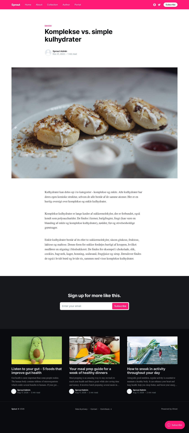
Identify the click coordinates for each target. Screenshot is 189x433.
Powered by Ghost (169, 409)
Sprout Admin (60, 51)
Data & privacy (81, 409)
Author (66, 4)
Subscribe (170, 4)
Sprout (15, 4)
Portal (78, 4)
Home (28, 4)
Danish (48, 26)
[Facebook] (154, 4)
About (39, 4)
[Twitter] (159, 4)
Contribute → (106, 409)
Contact (93, 409)
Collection (52, 4)
